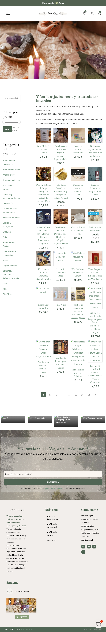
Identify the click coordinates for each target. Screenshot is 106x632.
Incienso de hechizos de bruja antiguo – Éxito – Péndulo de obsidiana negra (95, 322)
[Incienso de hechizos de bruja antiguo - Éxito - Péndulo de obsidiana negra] (95, 298)
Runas (5, 260)
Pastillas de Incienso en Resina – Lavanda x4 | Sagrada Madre (78, 311)
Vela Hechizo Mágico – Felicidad (78, 373)
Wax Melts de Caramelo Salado (43, 149)
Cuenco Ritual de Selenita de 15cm (78, 230)
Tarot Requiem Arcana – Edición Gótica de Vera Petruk (95, 274)
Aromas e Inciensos (11, 180)
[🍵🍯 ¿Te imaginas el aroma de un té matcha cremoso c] (25, 601)
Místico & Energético (8, 225)
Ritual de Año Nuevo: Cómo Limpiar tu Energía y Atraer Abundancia (65, 418)
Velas (5, 289)
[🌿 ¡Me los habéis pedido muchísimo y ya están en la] (10, 609)
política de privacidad (53, 488)
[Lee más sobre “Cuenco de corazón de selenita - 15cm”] (75, 180)
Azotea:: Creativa (26, 629)
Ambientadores (10, 175)
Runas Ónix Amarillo (43, 306)
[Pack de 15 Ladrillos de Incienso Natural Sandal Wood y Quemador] (95, 351)
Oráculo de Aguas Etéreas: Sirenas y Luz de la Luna (95, 150)
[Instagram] (89, 546)
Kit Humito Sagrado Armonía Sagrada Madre (43, 274)
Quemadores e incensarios (9, 253)
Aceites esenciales (11, 170)
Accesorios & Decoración (9, 162)
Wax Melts (7, 294)
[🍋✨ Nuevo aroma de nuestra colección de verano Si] (32, 601)
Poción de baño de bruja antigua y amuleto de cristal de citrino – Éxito (43, 193)
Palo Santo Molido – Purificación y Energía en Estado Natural (61, 191)
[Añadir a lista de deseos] (46, 141)
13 (82, 395)
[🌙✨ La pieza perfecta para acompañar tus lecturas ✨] (32, 609)
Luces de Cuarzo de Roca (61, 272)
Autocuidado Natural (8, 187)
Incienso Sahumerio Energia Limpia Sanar (95, 189)
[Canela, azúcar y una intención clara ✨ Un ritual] (17, 609)
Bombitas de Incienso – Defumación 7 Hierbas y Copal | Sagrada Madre (61, 235)
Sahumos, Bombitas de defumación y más (11, 274)
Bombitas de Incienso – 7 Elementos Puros (43, 367)
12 (76, 395)
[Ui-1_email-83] (94, 546)
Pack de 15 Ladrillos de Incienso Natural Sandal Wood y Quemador (95, 374)
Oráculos (7, 232)
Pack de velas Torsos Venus (95, 229)
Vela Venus (60, 304)
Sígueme (12, 582)
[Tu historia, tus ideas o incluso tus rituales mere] (25, 609)
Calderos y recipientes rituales (11, 196)
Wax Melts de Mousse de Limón (78, 272)
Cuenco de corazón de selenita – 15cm (78, 189)
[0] (84, 13)
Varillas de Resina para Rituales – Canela (60, 362)
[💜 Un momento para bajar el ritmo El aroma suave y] (17, 601)
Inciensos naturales (11, 218)
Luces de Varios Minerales (78, 149)
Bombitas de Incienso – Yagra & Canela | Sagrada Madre (61, 152)
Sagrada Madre (10, 266)
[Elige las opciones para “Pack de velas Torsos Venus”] (92, 223)
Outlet (5, 237)
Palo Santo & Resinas (8, 244)
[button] (41, 141)
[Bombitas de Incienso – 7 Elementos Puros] (43, 349)
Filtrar (7, 129)
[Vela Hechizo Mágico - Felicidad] (78, 353)
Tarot (5, 284)
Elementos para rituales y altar (10, 211)
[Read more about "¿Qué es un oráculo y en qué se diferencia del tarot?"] (13, 420)
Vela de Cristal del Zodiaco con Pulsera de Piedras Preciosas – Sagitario (43, 235)
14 (89, 395)
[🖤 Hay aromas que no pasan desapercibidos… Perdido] (10, 601)
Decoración (8, 203)
